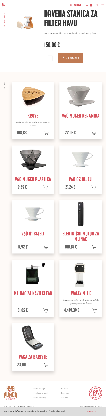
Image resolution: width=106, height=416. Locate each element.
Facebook (65, 388)
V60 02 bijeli (81, 179)
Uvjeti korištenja (39, 397)
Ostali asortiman (5, 18)
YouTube (64, 397)
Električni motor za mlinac (80, 236)
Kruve (33, 115)
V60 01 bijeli (32, 233)
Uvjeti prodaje (39, 388)
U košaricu (73, 58)
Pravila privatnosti (40, 393)
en (97, 5)
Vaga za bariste (33, 356)
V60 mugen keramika (81, 115)
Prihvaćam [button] (91, 411)
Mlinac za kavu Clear (33, 293)
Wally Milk (81, 293)
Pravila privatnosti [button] (56, 411)
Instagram (65, 393)
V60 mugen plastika (33, 179)
